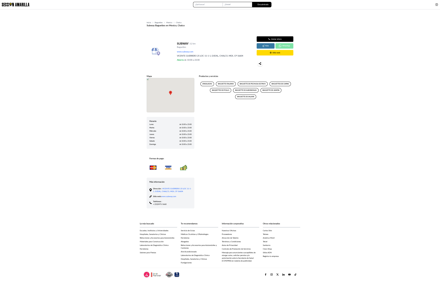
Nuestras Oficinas (229, 231)
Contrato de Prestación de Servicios (236, 249)
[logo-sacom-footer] (161, 274)
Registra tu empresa (271, 256)
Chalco (179, 22)
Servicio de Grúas (188, 231)
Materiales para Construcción (152, 242)
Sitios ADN (267, 253)
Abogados (185, 242)
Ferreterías (144, 249)
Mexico (169, 22)
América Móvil (269, 238)
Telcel (265, 242)
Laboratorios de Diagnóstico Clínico (154, 245)
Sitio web (276, 53)
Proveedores (227, 234)
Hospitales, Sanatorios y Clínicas (153, 234)
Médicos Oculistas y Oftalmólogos (194, 234)
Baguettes (159, 22)
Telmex (265, 234)
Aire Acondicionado (189, 252)
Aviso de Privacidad (230, 245)
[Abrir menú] (436, 4)
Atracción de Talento (230, 238)
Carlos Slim (267, 231)
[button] (170, 93)
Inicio (149, 22)
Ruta (267, 46)
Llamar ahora (276, 39)
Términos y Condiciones (231, 242)
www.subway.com (185, 52)
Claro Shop (267, 249)
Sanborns (266, 245)
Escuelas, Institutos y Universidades (154, 231)
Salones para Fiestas (148, 253)
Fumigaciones (186, 263)
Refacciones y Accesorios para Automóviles (157, 238)
